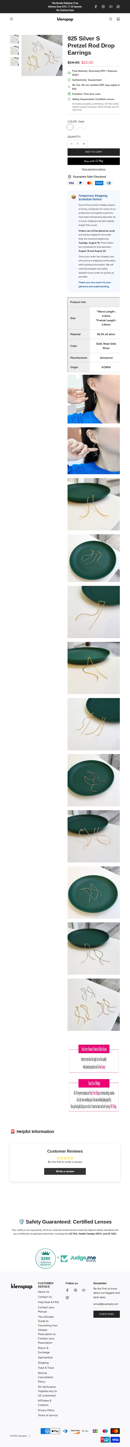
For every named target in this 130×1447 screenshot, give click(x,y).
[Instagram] (103, 6)
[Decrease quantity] (71, 144)
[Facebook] (96, 6)
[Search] (110, 19)
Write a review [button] (65, 1171)
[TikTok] (118, 6)
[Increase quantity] (84, 144)
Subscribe (106, 1314)
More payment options (94, 169)
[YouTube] (110, 6)
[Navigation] (11, 19)
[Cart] (118, 19)
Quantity (74, 136)
